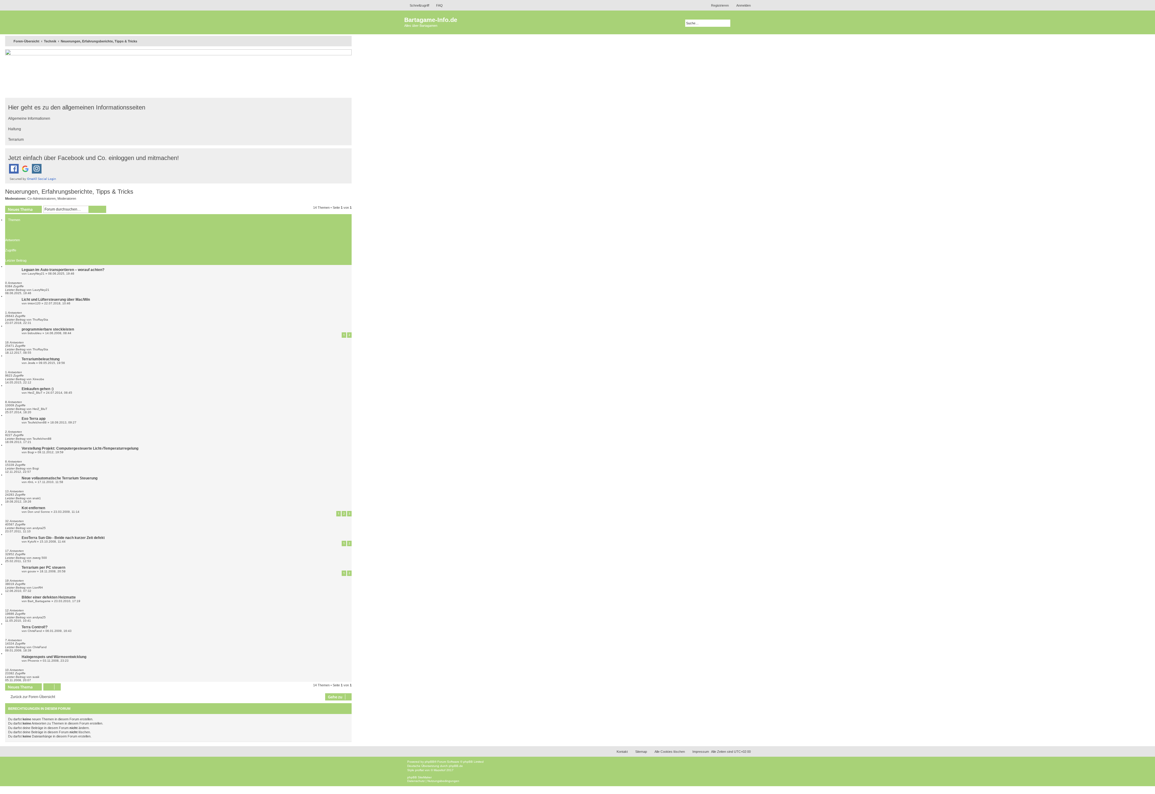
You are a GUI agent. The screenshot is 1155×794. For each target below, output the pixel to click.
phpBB (429, 761)
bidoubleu (35, 333)
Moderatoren (66, 198)
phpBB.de (456, 766)
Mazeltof (439, 770)
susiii (35, 677)
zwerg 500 (39, 557)
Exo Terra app (33, 419)
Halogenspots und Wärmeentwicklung (54, 657)
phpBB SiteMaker (419, 777)
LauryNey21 (36, 273)
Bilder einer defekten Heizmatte (49, 597)
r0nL (31, 482)
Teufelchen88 (37, 422)
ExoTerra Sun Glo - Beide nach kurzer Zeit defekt (63, 538)
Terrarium (16, 139)
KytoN (32, 541)
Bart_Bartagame (39, 601)
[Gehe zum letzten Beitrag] (52, 289)
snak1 (36, 498)
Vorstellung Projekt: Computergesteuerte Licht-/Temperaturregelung (80, 448)
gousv (32, 571)
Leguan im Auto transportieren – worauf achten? (63, 270)
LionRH (37, 587)
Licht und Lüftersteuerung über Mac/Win (56, 299)
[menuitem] (437, 5)
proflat (419, 770)
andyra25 (39, 528)
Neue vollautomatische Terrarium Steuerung (59, 478)
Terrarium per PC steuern (43, 567)
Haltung (14, 129)
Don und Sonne (39, 511)
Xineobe (38, 379)
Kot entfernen (33, 508)
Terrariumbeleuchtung (41, 359)
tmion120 (34, 303)
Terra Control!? (35, 627)
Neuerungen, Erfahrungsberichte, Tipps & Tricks (69, 191)
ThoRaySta (40, 319)
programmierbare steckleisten (48, 329)
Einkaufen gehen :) (38, 389)
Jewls (31, 363)
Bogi (31, 452)
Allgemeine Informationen (29, 118)
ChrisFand (35, 630)
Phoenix (33, 660)
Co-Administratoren (41, 198)
